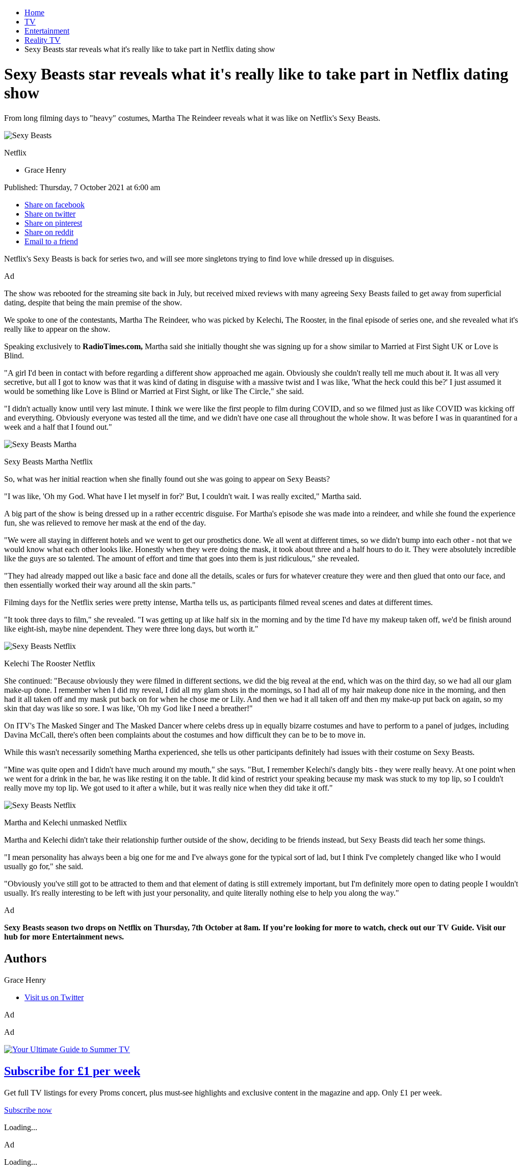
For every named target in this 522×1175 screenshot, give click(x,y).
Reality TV (42, 40)
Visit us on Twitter (54, 997)
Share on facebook (54, 204)
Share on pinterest (53, 223)
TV (30, 21)
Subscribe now (28, 1110)
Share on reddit (48, 232)
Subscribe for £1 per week (72, 1071)
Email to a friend (51, 241)
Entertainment (46, 31)
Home (34, 12)
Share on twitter (49, 214)
